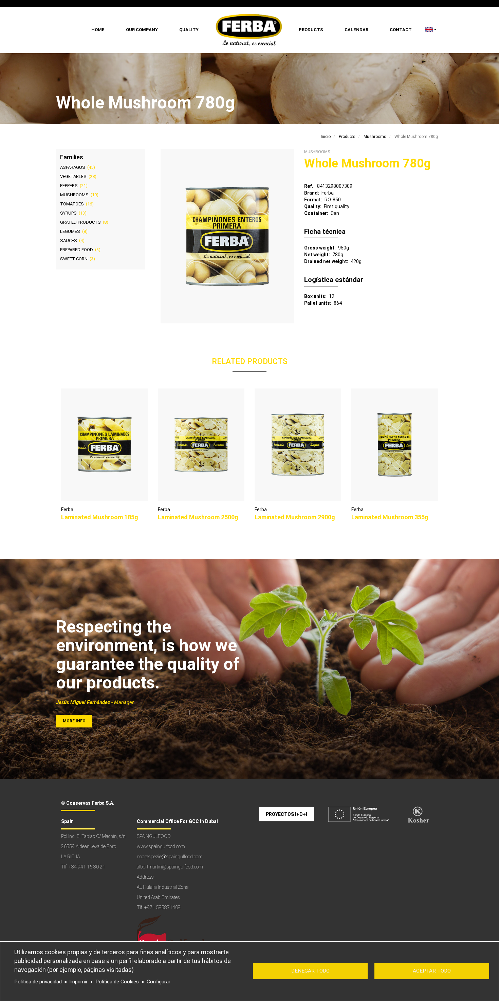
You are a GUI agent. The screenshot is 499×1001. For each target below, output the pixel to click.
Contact (401, 29)
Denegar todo (310, 971)
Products (311, 29)
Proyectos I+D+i (286, 814)
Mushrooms (375, 136)
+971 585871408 (162, 907)
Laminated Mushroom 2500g (198, 517)
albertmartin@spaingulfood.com (170, 866)
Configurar (158, 982)
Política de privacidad (38, 982)
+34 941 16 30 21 (87, 866)
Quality (189, 29)
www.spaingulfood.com (161, 846)
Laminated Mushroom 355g (389, 517)
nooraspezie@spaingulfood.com (170, 856)
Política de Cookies (117, 982)
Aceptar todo (432, 971)
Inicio (326, 136)
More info (74, 721)
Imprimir (78, 982)
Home (98, 29)
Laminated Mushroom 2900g (295, 517)
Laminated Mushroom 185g (99, 517)
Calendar (356, 29)
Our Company (142, 29)
